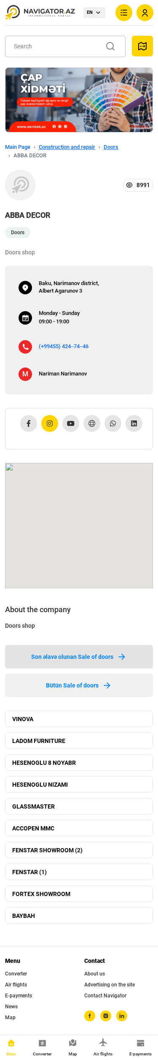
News (11, 1007)
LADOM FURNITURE (38, 741)
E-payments (18, 996)
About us (94, 974)
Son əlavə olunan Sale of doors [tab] (72, 656)
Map (10, 1017)
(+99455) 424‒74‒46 (63, 346)
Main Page (17, 147)
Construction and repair (67, 147)
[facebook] (89, 1015)
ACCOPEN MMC (33, 828)
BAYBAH (23, 915)
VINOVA (22, 719)
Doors (111, 147)
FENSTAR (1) (29, 872)
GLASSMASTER (33, 806)
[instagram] (105, 1015)
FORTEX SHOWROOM (41, 894)
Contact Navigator (105, 996)
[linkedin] (121, 1015)
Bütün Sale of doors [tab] (72, 685)
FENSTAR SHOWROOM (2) (47, 850)
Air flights (16, 985)
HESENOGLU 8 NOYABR (44, 762)
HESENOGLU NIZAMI (40, 784)
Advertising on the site (109, 985)
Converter (16, 974)
